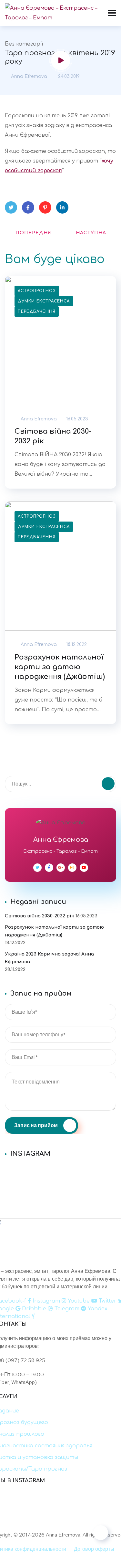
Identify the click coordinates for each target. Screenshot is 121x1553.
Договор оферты (94, 1549)
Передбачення (36, 311)
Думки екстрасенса (44, 301)
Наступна (91, 232)
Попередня (33, 232)
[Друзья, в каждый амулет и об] (60, 1186)
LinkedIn (62, 207)
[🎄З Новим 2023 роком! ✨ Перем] (60, 1170)
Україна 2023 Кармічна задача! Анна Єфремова (49, 958)
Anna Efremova (28, 76)
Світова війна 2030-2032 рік (53, 436)
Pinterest (45, 207)
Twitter (11, 207)
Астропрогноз (37, 291)
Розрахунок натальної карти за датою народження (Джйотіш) (60, 667)
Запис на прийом (36, 1125)
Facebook (28, 207)
